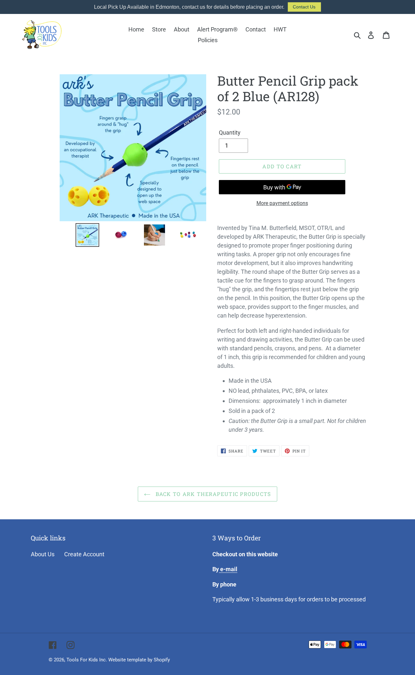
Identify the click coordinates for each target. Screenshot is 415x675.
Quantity (230, 132)
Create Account (84, 554)
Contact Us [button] (304, 6)
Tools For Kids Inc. (86, 660)
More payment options (282, 203)
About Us (42, 554)
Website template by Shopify (139, 660)
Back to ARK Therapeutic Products (212, 493)
